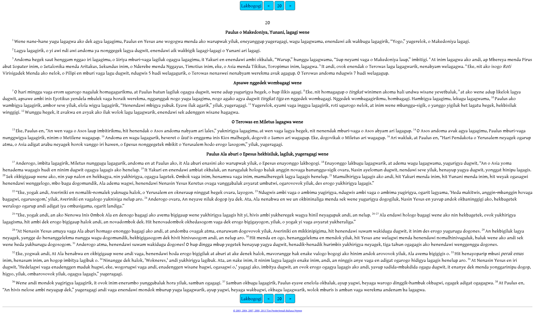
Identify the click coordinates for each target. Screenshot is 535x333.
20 (279, 5)
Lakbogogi (251, 5)
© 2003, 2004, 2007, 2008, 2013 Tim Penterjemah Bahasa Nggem (267, 310)
